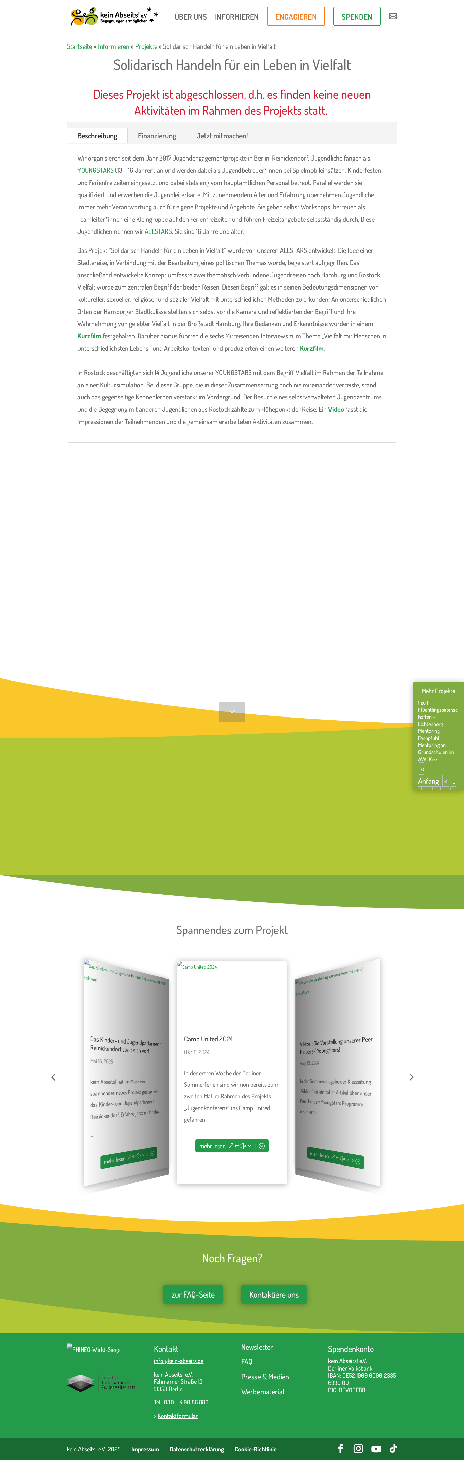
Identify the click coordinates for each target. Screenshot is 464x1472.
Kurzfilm (89, 335)
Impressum (145, 1449)
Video (336, 409)
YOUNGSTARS (95, 170)
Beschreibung (97, 135)
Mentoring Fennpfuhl (429, 734)
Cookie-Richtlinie (256, 1449)
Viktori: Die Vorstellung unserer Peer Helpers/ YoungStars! (336, 1045)
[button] (53, 1077)
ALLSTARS (158, 231)
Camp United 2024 (208, 1038)
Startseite (79, 46)
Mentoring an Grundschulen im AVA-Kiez (436, 752)
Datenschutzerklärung (197, 1449)
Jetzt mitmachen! (222, 135)
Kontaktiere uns (274, 1294)
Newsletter (257, 1347)
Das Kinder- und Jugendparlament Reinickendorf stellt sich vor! (125, 1044)
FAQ (246, 1361)
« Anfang (428, 774)
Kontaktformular (178, 1415)
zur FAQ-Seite (193, 1294)
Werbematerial (262, 1391)
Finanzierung (157, 135)
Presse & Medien (265, 1376)
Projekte (146, 46)
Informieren (113, 46)
